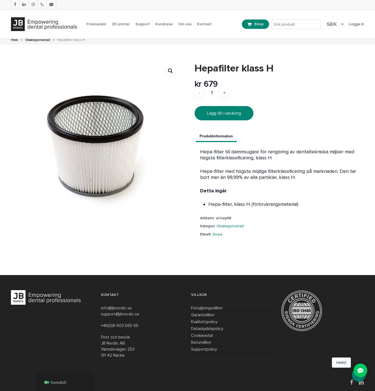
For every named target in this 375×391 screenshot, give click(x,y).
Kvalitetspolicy (204, 321)
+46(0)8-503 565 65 (119, 325)
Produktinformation (216, 136)
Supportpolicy (204, 349)
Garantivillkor (203, 314)
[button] (170, 71)
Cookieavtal (202, 335)
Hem (14, 40)
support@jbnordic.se (120, 314)
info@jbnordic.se (116, 308)
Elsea (217, 234)
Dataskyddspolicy (207, 328)
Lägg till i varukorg (224, 113)
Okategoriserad (37, 40)
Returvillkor (201, 342)
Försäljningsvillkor (207, 308)
